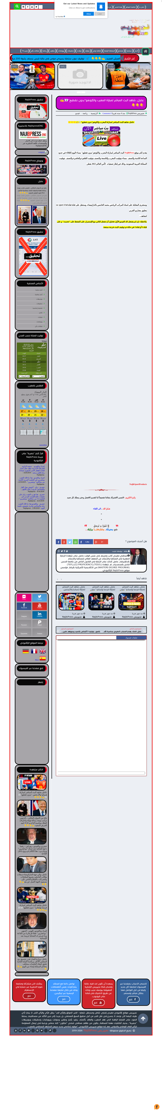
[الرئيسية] (145, 51)
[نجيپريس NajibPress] (133, 38)
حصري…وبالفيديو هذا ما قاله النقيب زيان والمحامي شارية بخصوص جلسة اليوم (31, 506)
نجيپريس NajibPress (96, 1030)
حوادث (79, 51)
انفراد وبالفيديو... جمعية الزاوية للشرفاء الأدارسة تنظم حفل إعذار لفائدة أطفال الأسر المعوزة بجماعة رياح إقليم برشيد (32, 469)
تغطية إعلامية (37, 308)
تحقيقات (70, 51)
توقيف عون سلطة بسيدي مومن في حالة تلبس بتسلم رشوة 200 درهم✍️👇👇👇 (85, 58)
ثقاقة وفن (97, 51)
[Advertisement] (57, 29)
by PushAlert (60, 16)
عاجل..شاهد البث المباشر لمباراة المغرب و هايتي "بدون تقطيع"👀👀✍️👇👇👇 (128, 86)
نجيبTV (25, 51)
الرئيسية (94, 113)
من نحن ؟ (108, 7)
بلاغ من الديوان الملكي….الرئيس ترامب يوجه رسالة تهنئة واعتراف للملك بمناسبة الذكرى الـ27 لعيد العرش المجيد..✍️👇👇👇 (31, 190)
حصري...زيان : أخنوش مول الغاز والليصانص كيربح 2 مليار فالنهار (33, 488)
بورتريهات (39, 299)
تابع (130, 999)
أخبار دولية (38, 290)
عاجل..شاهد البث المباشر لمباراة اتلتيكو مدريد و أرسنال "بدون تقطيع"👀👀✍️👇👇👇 (32, 86)
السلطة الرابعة (109, 51)
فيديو (77, 113)
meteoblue (43, 445)
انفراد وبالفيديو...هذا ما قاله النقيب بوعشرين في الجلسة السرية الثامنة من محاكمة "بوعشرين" (31, 480)
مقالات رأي (35, 51)
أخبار (136, 51)
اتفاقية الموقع (131, 7)
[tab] (131, 638)
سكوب (52, 51)
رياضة (44, 51)
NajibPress (129, 153)
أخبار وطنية (38, 294)
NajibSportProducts (138, 484)
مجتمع (120, 51)
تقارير (40, 313)
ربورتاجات (61, 51)
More (37, 660)
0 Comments (107, 113)
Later (100, 13)
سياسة (129, 51)
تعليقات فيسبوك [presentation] (131, 638)
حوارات (87, 51)
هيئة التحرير (118, 7)
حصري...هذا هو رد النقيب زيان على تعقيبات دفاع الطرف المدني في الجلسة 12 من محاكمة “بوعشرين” (32, 497)
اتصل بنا (141, 7)
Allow (88, 13)
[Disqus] (101, 672)
